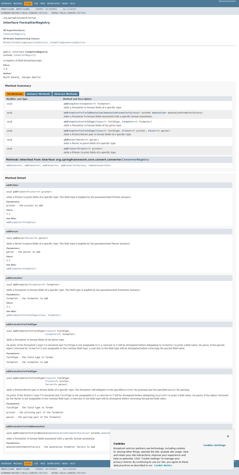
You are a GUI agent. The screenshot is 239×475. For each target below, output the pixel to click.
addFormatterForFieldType (79, 121)
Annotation (158, 112)
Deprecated (53, 3)
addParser (69, 139)
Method (43, 13)
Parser (152, 130)
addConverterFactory (73, 165)
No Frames (51, 9)
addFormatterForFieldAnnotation (83, 112)
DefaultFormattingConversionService (25, 42)
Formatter (86, 103)
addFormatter (71, 103)
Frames (40, 9)
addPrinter (70, 148)
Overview (6, 3)
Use (36, 3)
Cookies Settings (214, 445)
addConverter (14, 165)
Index (65, 3)
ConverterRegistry (14, 34)
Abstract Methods (65, 94)
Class (99, 121)
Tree (42, 3)
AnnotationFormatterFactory (121, 112)
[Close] (228, 436)
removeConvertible (99, 165)
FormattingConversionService (67, 42)
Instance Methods (38, 94)
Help (72, 3)
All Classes (69, 9)
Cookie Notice (162, 465)
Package (17, 3)
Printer (126, 130)
